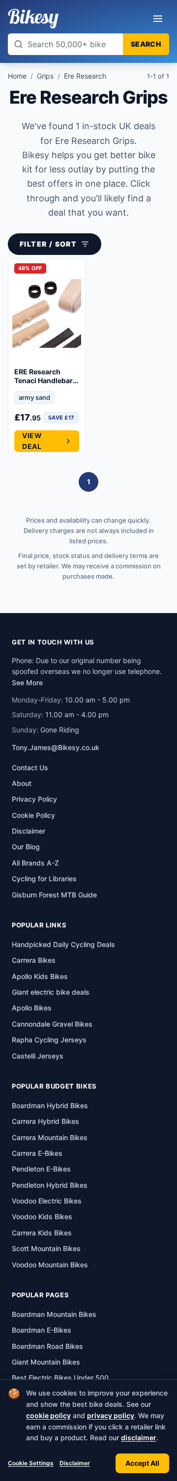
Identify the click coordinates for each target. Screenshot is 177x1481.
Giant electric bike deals (50, 992)
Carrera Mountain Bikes (50, 1137)
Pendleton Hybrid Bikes (50, 1185)
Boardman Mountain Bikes (54, 1314)
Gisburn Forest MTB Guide (54, 895)
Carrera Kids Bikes (42, 1233)
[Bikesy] (33, 18)
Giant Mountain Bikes (46, 1362)
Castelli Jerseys (37, 1056)
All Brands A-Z (35, 863)
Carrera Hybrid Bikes (45, 1121)
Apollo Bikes (32, 1008)
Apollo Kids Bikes (40, 976)
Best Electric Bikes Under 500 (60, 1377)
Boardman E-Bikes (41, 1330)
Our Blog (26, 846)
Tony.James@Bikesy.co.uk (55, 747)
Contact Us (30, 767)
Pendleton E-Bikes (41, 1169)
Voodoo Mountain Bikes (50, 1264)
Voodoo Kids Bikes (42, 1216)
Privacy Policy (34, 799)
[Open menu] (158, 18)
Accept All (142, 1463)
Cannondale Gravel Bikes (52, 1024)
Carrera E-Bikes (37, 1153)
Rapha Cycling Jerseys (49, 1039)
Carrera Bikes (34, 960)
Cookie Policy (33, 815)
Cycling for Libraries (44, 878)
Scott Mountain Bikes (46, 1248)
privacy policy (110, 1415)
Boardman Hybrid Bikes (50, 1105)
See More (27, 682)
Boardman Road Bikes (47, 1346)
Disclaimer (74, 1463)
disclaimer (138, 1437)
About (21, 783)
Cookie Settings (31, 1463)
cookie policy (48, 1415)
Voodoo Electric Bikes (47, 1201)
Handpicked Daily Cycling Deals (63, 944)
